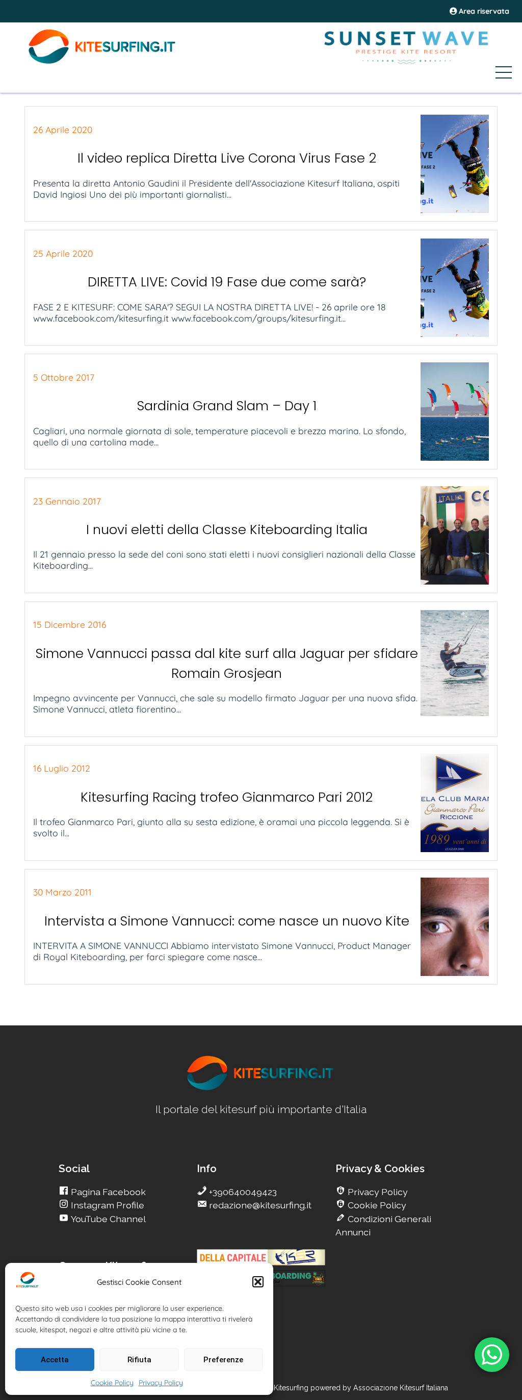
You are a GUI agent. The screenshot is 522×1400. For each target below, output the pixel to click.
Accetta (55, 1359)
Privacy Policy (161, 1382)
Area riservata (483, 11)
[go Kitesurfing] (261, 1088)
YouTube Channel (107, 1218)
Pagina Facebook (107, 1191)
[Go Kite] (102, 62)
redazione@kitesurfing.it (259, 1205)
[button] (258, 1282)
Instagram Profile (106, 1205)
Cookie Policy (112, 1382)
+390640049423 (242, 1191)
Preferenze (223, 1359)
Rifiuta (139, 1359)
